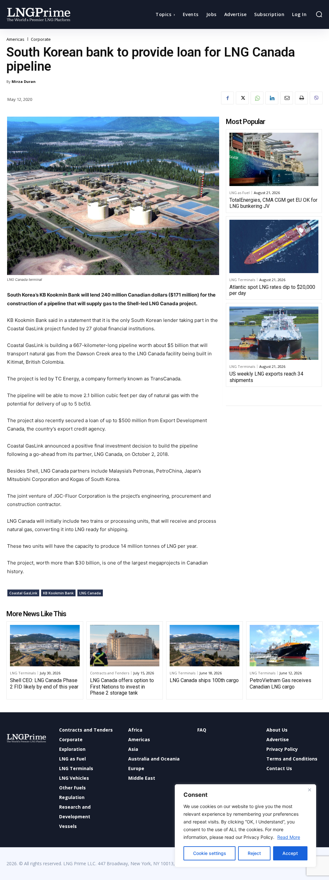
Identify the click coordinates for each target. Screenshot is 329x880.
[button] (319, 14)
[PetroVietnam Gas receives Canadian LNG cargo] (284, 646)
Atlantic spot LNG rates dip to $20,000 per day (272, 290)
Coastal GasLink (23, 593)
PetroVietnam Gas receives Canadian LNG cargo (280, 683)
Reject (254, 853)
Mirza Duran (24, 81)
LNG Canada (90, 593)
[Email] (286, 98)
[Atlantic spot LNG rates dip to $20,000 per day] (273, 246)
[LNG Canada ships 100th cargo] (204, 646)
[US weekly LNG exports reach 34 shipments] (273, 333)
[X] (242, 98)
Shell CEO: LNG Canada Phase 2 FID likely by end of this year (44, 683)
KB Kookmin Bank (58, 593)
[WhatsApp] (257, 98)
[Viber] (316, 98)
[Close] (309, 790)
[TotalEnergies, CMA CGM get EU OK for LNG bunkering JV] (273, 159)
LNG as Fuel (239, 192)
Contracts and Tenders (109, 673)
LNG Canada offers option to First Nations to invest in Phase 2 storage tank (122, 686)
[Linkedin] (271, 98)
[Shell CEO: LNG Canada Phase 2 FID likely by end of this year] (45, 646)
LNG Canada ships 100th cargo (204, 680)
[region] (245, 825)
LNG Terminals (242, 279)
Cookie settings (209, 853)
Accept (290, 853)
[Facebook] (227, 98)
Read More (288, 837)
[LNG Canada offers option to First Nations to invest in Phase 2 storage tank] (125, 646)
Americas (15, 39)
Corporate (41, 39)
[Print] (301, 98)
